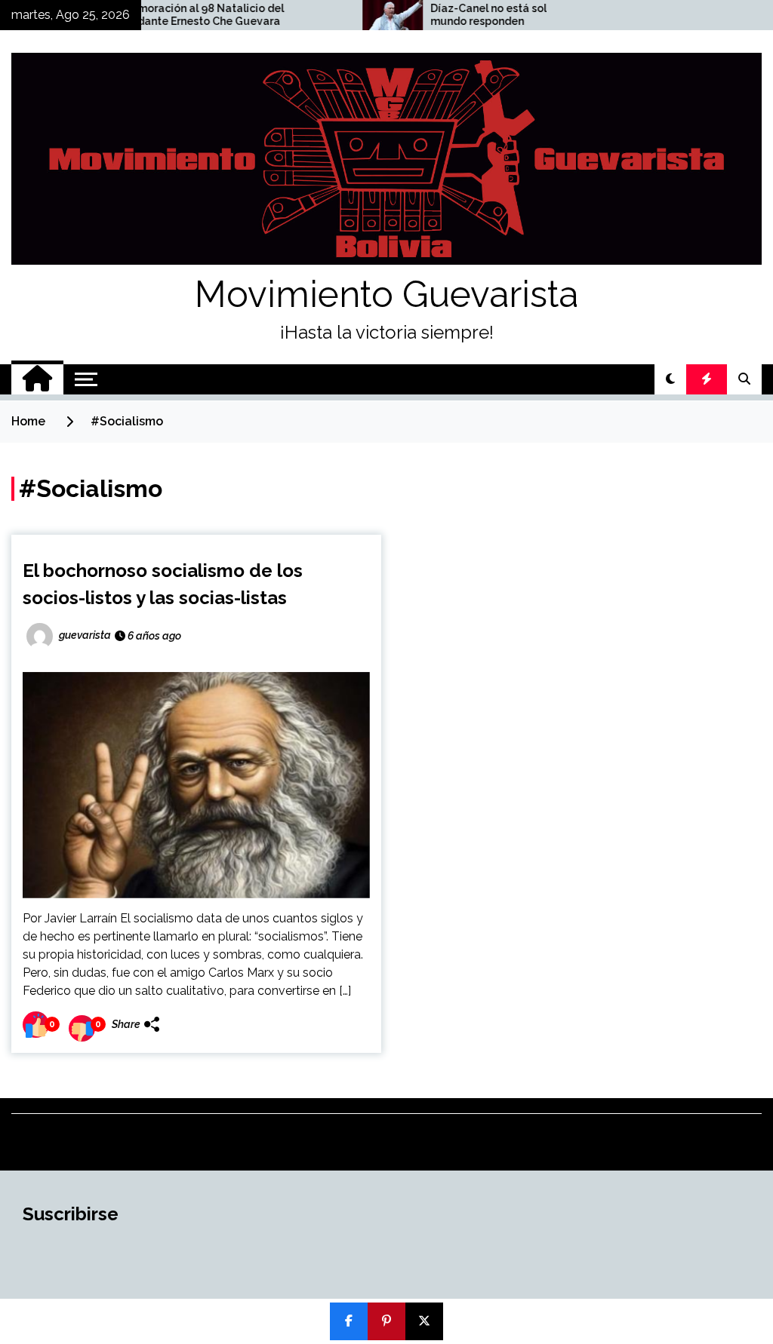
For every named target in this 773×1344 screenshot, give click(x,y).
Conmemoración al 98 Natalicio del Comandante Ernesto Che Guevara (153, 14)
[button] (670, 379)
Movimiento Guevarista (386, 294)
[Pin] (386, 1321)
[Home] (37, 379)
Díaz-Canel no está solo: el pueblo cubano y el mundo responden (511, 14)
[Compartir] (349, 1321)
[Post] (424, 1321)
